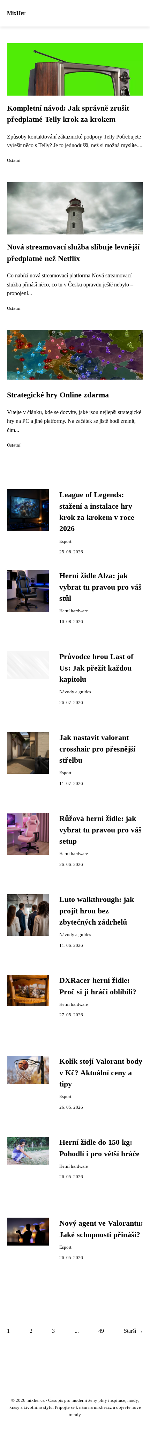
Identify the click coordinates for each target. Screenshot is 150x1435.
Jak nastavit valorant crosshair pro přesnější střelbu (97, 748)
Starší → (133, 1331)
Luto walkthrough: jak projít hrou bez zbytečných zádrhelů (96, 910)
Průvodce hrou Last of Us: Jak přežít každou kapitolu (96, 667)
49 (101, 1331)
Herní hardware (73, 610)
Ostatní (14, 160)
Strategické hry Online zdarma (58, 395)
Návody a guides (75, 691)
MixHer (16, 13)
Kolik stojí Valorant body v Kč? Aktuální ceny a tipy (100, 1072)
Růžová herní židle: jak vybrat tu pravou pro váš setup (100, 829)
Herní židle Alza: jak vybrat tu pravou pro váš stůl (100, 587)
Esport (65, 541)
